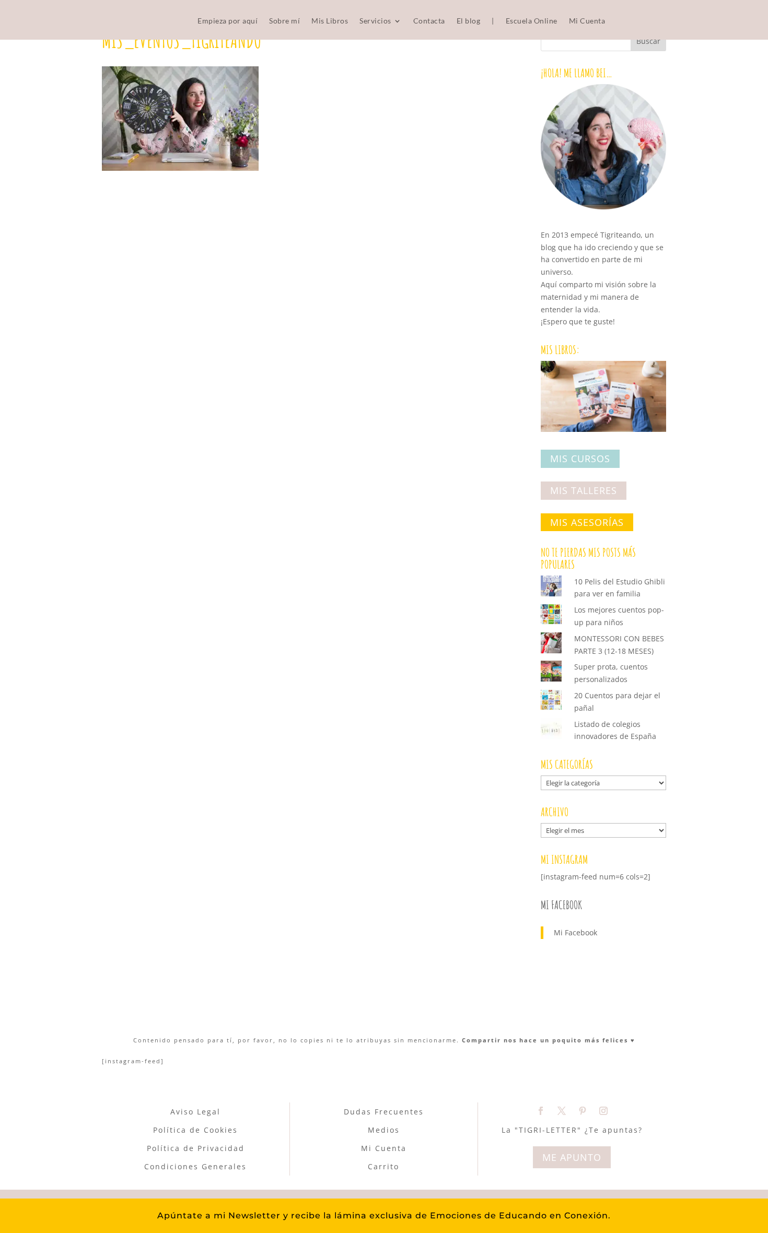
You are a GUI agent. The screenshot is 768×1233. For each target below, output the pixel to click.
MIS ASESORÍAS (587, 522)
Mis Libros (329, 21)
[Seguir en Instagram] (603, 1110)
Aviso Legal (195, 1112)
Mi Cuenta (587, 21)
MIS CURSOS (580, 459)
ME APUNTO (571, 1157)
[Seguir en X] (561, 1110)
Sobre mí (284, 21)
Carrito (383, 1166)
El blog (469, 21)
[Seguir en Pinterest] (582, 1110)
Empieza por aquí (227, 21)
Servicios (375, 21)
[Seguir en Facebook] (540, 1110)
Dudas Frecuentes (384, 1112)
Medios (384, 1130)
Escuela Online (531, 21)
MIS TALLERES (583, 490)
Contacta (429, 21)
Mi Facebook (561, 904)
